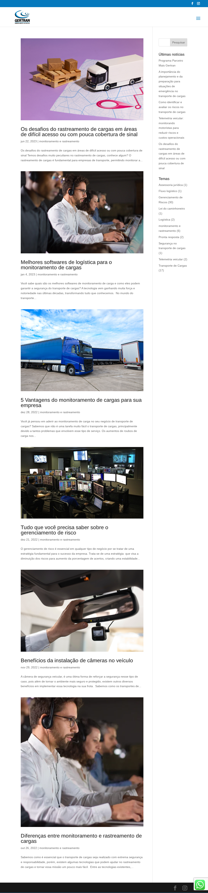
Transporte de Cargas (173, 265)
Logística (164, 219)
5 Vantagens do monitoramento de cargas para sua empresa (81, 402)
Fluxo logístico (168, 191)
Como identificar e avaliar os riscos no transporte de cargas (172, 107)
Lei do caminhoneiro (172, 208)
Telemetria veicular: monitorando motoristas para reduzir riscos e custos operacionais (171, 128)
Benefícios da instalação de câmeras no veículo (77, 660)
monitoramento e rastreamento (59, 141)
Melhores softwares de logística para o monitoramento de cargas (66, 264)
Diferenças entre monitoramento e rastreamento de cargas (81, 838)
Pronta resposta (169, 237)
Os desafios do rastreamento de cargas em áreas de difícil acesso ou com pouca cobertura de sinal (79, 131)
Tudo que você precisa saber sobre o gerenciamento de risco (64, 530)
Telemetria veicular (171, 259)
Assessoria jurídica (171, 185)
